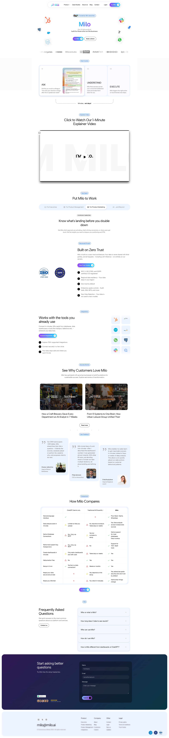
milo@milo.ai (46, 725)
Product (83, 718)
